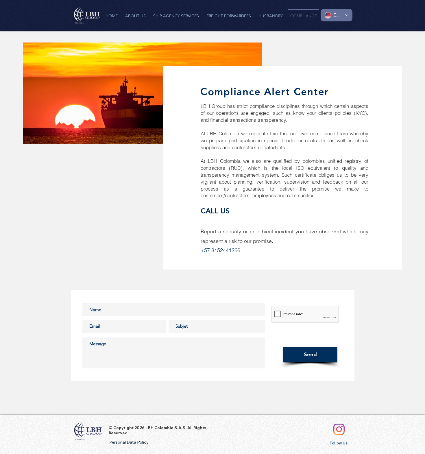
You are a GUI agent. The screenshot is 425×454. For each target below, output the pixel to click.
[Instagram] (339, 429)
